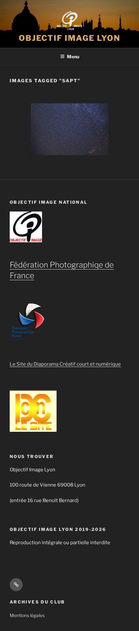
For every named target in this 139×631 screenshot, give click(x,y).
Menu (73, 56)
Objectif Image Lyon (69, 38)
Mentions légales (27, 615)
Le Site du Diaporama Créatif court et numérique (65, 364)
